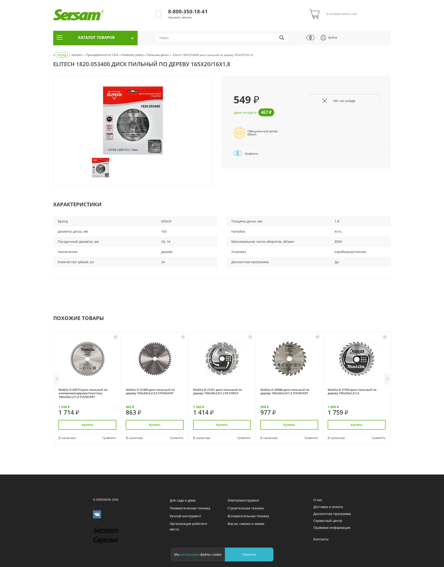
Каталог (77, 55)
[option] (133, 120)
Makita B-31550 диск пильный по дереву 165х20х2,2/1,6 (352, 391)
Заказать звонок (180, 17)
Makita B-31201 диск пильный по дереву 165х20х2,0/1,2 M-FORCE (217, 391)
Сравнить (251, 153)
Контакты (321, 539)
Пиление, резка (132, 55)
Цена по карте (245, 112)
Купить (87, 424)
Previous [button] (56, 379)
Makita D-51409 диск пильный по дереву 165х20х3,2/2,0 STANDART (150, 391)
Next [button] (387, 379)
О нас (317, 500)
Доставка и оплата (328, 507)
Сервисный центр (327, 520)
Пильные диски (158, 55)
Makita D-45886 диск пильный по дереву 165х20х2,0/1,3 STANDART (284, 391)
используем (190, 554)
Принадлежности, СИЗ (102, 55)
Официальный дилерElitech (262, 132)
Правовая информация (331, 527)
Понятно (249, 554)
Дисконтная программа (332, 514)
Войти (332, 37)
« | (62, 54)
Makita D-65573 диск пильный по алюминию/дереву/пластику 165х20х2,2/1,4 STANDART (83, 393)
